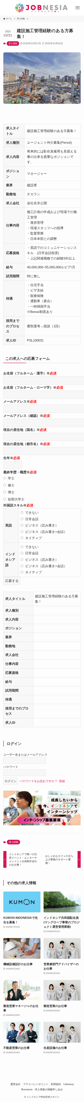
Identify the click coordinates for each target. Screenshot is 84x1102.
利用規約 (56, 1084)
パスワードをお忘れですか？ (38, 781)
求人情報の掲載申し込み (49, 1089)
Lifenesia (68, 1084)
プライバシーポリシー (35, 1084)
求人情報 (13, 43)
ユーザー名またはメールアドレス (25, 754)
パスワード (10, 766)
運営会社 (15, 1084)
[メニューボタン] (77, 8)
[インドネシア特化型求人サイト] (42, 8)
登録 (62, 781)
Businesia (26, 1089)
